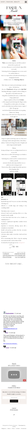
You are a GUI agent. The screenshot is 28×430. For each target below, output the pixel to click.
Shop (3, 2)
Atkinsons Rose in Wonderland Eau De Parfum (19, 255)
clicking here (21, 242)
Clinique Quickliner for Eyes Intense (8, 255)
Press (13, 428)
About (9, 428)
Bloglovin (4, 428)
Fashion (9, 2)
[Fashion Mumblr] (14, 7)
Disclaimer (23, 428)
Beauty (17, 2)
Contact (18, 428)
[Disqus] (14, 286)
